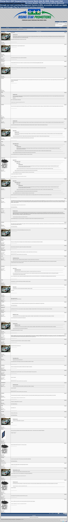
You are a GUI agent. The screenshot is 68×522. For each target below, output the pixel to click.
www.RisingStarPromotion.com (12, 3)
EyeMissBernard (3, 250)
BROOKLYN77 (3, 307)
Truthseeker (2, 393)
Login (65, 23)
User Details (47, 27)
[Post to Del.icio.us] (66, 521)
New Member (65, 25)
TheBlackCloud (3, 443)
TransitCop (2, 312)
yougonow (2, 78)
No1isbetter (2, 198)
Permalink (65, 32)
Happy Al (2, 240)
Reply (66, 30)
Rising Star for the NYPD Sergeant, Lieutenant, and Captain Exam (9, 29)
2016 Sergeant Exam (21, 29)
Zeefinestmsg (3, 61)
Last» (55, 513)
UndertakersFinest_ (3, 370)
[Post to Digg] (65, 521)
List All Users (20, 27)
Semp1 (2, 92)
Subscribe (65, 519)
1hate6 (2, 56)
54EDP (2, 405)
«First (50, 513)
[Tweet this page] (63, 521)
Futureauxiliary (3, 32)
